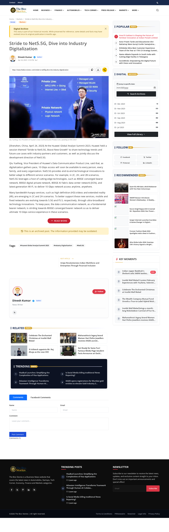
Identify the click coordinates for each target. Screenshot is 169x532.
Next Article (65, 259)
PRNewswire (120, 514)
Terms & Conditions (104, 514)
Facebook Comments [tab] (41, 397)
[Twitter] (17, 490)
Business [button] (45, 10)
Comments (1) (15, 438)
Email (62, 405)
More (134, 10)
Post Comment (18, 434)
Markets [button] (123, 10)
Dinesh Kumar (21, 300)
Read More (59, 220)
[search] (157, 10)
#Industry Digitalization (63, 245)
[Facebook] (11, 490)
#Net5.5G (80, 245)
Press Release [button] (107, 10)
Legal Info (142, 514)
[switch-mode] (158, 2)
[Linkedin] (28, 490)
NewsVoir (131, 514)
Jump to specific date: (126, 84)
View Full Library (136, 134)
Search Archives (136, 94)
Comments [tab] (18, 397)
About (20, 2)
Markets (19, 19)
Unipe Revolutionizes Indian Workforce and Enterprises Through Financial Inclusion (79, 264)
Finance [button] (58, 10)
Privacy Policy (154, 514)
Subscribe (153, 488)
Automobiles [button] (73, 10)
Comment (13, 416)
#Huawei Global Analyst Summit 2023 (34, 245)
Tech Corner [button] (90, 10)
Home (35, 10)
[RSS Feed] (14, 312)
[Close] (106, 28)
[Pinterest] (23, 490)
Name (11, 405)
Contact (12, 2)
